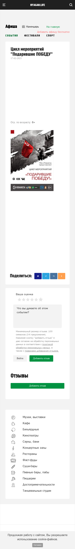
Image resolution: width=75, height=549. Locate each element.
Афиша (11, 26)
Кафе (26, 423)
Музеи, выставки (34, 417)
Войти (20, 358)
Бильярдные (31, 429)
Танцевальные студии (37, 490)
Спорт (50, 35)
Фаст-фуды (30, 460)
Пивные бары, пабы (36, 472)
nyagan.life (37, 5)
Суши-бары (30, 466)
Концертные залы (34, 447)
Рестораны (30, 454)
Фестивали (32, 35)
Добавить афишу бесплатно (53, 31)
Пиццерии (29, 478)
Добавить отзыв (37, 385)
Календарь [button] (32, 26)
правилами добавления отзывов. (42, 351)
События (11, 35)
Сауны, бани (31, 441)
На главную (53, 26)
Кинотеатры (31, 435)
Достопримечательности (39, 484)
